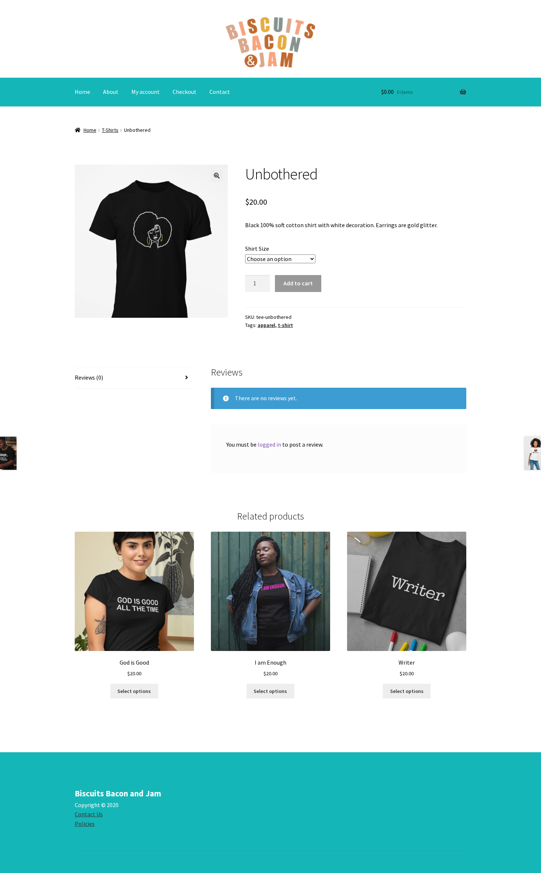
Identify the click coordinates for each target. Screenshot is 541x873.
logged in (269, 444)
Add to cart (298, 283)
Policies (85, 823)
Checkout (185, 91)
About (111, 91)
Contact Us (89, 814)
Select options (134, 691)
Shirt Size (257, 248)
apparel (266, 325)
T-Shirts (110, 130)
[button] (217, 176)
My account (145, 91)
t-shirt (285, 325)
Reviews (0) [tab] (89, 377)
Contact (219, 91)
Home (82, 91)
